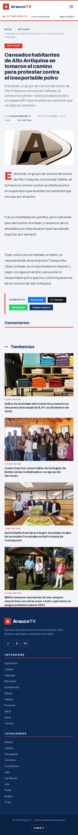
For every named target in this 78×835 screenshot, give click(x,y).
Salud (8, 711)
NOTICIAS (24, 29)
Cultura (9, 669)
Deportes (10, 675)
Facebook (37, 299)
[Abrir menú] (71, 6)
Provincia (10, 705)
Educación (10, 681)
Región (8, 796)
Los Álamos (11, 778)
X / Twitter (57, 299)
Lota (7, 784)
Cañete (9, 748)
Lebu (7, 772)
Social (8, 717)
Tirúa (8, 802)
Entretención (12, 687)
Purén (8, 790)
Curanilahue (12, 766)
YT (25, 643)
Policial (8, 693)
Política (9, 699)
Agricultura (11, 663)
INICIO (8, 29)
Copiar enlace (41, 307)
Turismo (9, 723)
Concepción (11, 754)
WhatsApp (18, 307)
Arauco (9, 742)
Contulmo (10, 760)
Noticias (13, 46)
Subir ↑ (39, 828)
